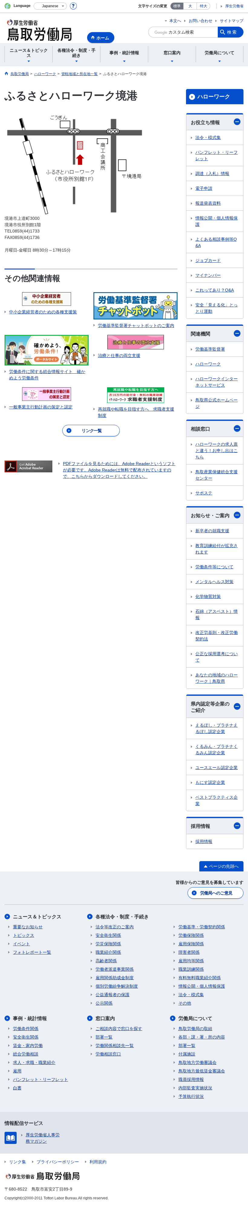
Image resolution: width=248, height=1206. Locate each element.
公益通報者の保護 (112, 994)
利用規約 (98, 1161)
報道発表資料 (208, 203)
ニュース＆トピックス (37, 916)
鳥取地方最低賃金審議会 (201, 1071)
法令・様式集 (208, 137)
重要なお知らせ (28, 926)
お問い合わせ (200, 21)
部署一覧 (104, 1037)
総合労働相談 (25, 1054)
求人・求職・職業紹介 (34, 1062)
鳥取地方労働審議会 (197, 1062)
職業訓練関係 (191, 969)
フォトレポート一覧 (32, 952)
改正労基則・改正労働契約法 (216, 635)
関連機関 (200, 333)
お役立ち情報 (205, 122)
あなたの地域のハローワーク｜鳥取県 (216, 678)
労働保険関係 (191, 935)
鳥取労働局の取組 (195, 1028)
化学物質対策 (208, 596)
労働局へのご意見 (216, 892)
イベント (21, 943)
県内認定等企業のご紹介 (210, 707)
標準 (177, 6)
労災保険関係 (108, 943)
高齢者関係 (106, 960)
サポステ (203, 493)
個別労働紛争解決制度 (117, 986)
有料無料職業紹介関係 (199, 977)
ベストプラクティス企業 (216, 800)
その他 (184, 1003)
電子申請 (203, 188)
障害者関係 (189, 952)
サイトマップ (231, 21)
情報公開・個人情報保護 (216, 221)
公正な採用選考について (216, 656)
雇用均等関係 (191, 960)
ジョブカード (208, 260)
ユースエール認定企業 (216, 767)
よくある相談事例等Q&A (216, 242)
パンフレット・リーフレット (216, 155)
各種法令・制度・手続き (122, 916)
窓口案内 (105, 1018)
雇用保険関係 (191, 943)
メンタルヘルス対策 (214, 581)
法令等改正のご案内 (115, 926)
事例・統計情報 (30, 1018)
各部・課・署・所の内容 (201, 1037)
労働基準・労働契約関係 (201, 926)
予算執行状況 (191, 1096)
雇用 (17, 1071)
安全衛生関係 (108, 935)
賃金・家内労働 (28, 1045)
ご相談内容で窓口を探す (119, 1028)
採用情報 (200, 826)
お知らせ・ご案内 (210, 515)
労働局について (195, 1018)
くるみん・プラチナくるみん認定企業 (216, 749)
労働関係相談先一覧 (115, 1045)
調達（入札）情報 (212, 173)
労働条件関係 (25, 1028)
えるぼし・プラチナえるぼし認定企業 (216, 728)
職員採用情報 (191, 1079)
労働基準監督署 (210, 349)
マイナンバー (208, 275)
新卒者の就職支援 (212, 530)
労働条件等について (214, 566)
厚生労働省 (234, 6)
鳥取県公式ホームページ (216, 403)
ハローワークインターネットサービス (216, 382)
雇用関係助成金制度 (115, 977)
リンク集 (17, 1161)
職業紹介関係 (108, 952)
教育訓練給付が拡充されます (216, 548)
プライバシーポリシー (58, 1161)
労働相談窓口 (108, 1054)
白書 (17, 1087)
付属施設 (186, 1054)
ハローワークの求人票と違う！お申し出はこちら (216, 450)
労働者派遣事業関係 (115, 969)
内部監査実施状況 (195, 1087)
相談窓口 (200, 428)
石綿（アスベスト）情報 (216, 614)
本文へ (175, 21)
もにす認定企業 (210, 782)
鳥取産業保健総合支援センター (216, 475)
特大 (203, 6)
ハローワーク (213, 97)
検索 (232, 32)
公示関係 (104, 1003)
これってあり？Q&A (214, 290)
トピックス (23, 935)
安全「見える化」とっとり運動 (216, 308)
